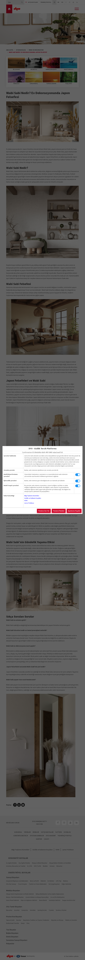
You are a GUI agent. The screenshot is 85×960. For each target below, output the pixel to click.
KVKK (26, 500)
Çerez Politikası (29, 503)
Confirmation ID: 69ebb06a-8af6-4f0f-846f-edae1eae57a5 (42, 452)
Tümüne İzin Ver (43, 511)
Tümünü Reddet (58, 511)
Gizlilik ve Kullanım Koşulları (32, 498)
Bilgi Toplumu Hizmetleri (31, 496)
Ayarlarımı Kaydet (74, 511)
